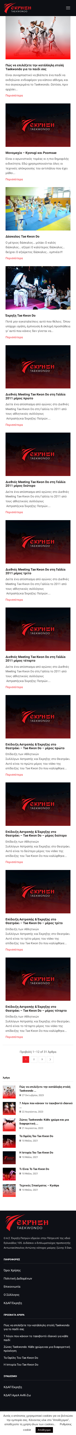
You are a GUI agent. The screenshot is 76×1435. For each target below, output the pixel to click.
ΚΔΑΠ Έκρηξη (13, 1303)
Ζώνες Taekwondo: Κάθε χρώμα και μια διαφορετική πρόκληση (37, 1348)
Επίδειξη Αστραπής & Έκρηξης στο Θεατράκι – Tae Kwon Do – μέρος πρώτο (35, 746)
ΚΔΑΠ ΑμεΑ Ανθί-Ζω (17, 1395)
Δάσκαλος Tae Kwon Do (22, 236)
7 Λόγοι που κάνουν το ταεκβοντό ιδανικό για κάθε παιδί (36, 1338)
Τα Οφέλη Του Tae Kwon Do (36, 1136)
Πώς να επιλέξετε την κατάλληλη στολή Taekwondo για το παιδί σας (35, 67)
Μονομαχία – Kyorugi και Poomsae (31, 153)
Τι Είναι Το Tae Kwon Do (34, 1169)
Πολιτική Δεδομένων (18, 1278)
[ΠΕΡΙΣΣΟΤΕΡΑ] (38, 40)
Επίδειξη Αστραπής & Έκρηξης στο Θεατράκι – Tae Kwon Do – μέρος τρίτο (34, 921)
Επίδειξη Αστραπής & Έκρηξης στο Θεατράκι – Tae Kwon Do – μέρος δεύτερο (36, 833)
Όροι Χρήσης (12, 1270)
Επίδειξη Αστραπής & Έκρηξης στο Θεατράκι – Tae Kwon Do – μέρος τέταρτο (36, 1008)
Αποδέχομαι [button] (44, 1430)
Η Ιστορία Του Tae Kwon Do (36, 1152)
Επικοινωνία (12, 1286)
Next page (50, 1059)
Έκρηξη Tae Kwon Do (21, 315)
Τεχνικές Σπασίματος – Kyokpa (39, 1185)
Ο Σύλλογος (12, 1294)
